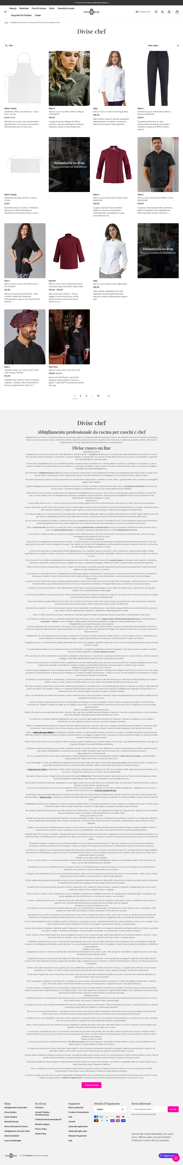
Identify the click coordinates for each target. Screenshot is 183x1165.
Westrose (29, 1156)
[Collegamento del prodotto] (25, 91)
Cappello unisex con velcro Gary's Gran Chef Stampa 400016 (21, 371)
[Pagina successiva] (108, 396)
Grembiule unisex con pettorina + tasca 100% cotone (21, 113)
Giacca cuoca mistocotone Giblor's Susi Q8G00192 (110, 199)
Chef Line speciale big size (105, 790)
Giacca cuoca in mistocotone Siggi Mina (110, 112)
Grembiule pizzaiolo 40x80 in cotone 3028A (20, 199)
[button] (143, 12)
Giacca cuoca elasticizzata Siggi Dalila (110, 284)
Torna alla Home (91, 1085)
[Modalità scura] (163, 12)
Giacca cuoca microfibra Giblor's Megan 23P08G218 (66, 113)
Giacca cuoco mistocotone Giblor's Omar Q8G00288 (155, 199)
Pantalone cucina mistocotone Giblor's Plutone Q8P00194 (154, 113)
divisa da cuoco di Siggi (37, 769)
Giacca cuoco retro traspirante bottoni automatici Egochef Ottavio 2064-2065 (66, 285)
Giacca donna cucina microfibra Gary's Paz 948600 (21, 285)
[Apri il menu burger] (5, 12)
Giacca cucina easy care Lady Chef (64, 370)
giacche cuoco (45, 797)
